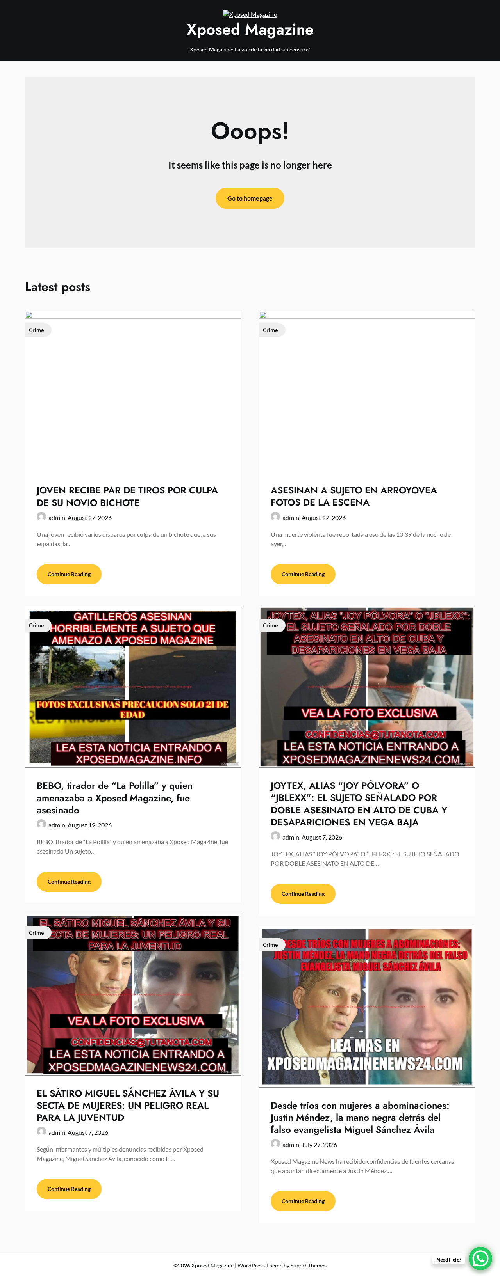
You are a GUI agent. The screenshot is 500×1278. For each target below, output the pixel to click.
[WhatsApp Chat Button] (480, 1258)
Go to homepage (250, 198)
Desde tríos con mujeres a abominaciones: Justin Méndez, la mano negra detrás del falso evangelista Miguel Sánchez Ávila (360, 1117)
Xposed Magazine (250, 29)
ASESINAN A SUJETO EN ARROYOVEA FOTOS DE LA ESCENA (354, 496)
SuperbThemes (309, 1265)
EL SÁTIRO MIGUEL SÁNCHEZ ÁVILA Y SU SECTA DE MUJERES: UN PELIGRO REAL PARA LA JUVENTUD (128, 1105)
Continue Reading (69, 574)
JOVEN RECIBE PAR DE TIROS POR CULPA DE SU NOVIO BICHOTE (127, 496)
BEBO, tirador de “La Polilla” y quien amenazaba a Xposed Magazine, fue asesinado (115, 797)
